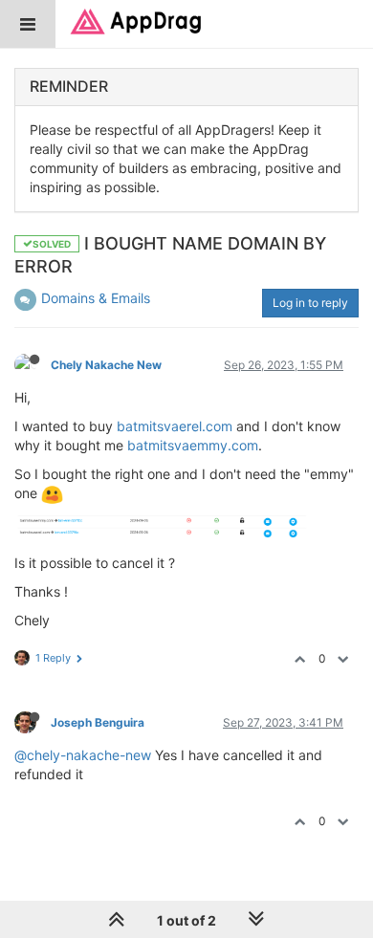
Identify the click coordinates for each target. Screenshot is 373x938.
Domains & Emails (95, 298)
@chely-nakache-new (82, 755)
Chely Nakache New (106, 365)
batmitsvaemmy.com (192, 445)
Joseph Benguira (97, 722)
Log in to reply (310, 302)
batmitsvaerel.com (174, 426)
